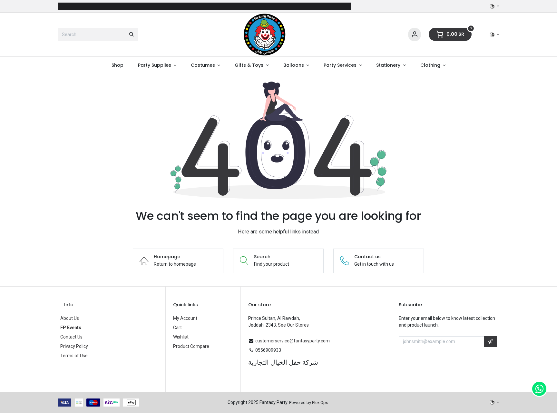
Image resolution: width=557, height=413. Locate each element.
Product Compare (191, 346)
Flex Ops (320, 402)
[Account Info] (414, 35)
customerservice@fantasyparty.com (292, 340)
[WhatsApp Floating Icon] (539, 389)
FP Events (70, 327)
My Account (185, 318)
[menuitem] (117, 65)
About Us (69, 318)
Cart (177, 327)
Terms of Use (74, 355)
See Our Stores (293, 325)
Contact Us (71, 336)
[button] (490, 341)
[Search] (131, 34)
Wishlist (181, 336)
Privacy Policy (74, 346)
